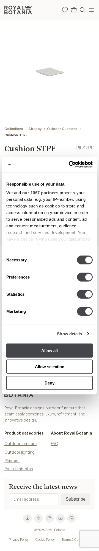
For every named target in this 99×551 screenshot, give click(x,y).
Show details (69, 333)
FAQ (54, 443)
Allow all (49, 350)
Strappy (35, 129)
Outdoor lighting (19, 452)
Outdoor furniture (20, 443)
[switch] (85, 276)
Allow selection (49, 366)
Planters (12, 460)
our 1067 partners (40, 192)
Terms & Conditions (76, 539)
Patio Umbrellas (18, 468)
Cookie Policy (45, 539)
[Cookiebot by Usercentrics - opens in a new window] (70, 164)
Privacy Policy (19, 539)
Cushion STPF (15, 135)
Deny (49, 382)
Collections (13, 129)
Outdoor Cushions (62, 129)
